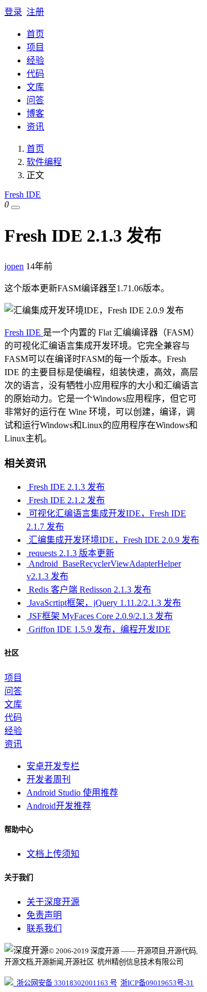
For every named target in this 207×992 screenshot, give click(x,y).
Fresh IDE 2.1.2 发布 (65, 500)
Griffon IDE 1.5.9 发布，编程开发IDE (98, 629)
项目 (35, 47)
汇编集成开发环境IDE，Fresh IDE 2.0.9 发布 (112, 540)
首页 (35, 34)
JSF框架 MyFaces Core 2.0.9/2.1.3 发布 (99, 616)
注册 (35, 12)
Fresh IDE (22, 194)
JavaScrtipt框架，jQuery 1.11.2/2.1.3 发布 (103, 602)
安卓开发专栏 (52, 766)
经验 (35, 60)
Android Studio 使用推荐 (72, 792)
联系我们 (44, 928)
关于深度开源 (52, 901)
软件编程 (44, 162)
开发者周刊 (48, 779)
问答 (35, 100)
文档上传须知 (52, 853)
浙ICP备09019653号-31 (157, 983)
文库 (35, 87)
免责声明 (44, 915)
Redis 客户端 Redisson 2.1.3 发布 (88, 589)
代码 (35, 73)
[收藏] (15, 207)
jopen (14, 266)
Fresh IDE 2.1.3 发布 (65, 487)
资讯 (35, 126)
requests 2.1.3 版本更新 (70, 553)
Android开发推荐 (58, 805)
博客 (35, 113)
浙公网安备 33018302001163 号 (65, 983)
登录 (13, 12)
